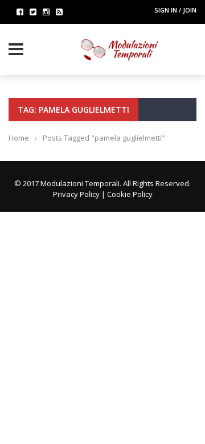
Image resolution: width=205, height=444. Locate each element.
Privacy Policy (76, 194)
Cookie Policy (130, 194)
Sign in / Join (175, 10)
